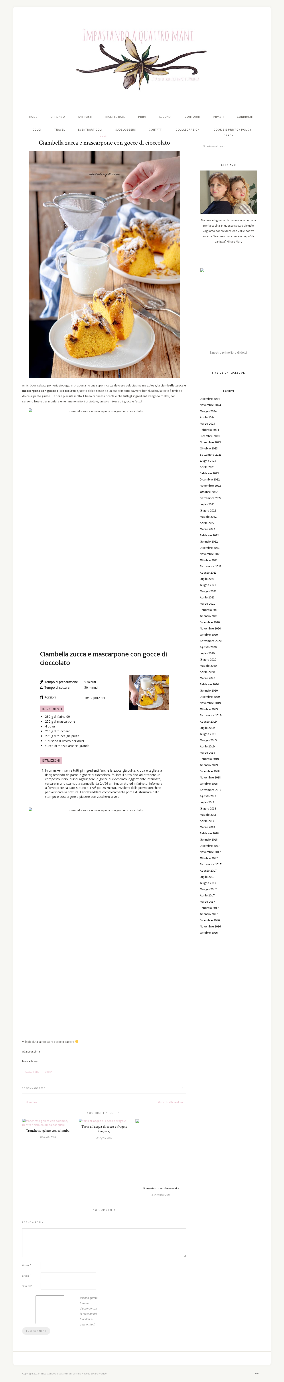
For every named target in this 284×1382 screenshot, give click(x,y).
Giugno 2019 (208, 734)
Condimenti (246, 117)
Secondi (165, 117)
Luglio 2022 (207, 504)
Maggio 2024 (208, 411)
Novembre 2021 (210, 554)
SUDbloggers (125, 129)
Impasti (218, 117)
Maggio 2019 (208, 740)
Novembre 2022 (210, 486)
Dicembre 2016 (210, 920)
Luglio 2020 (207, 653)
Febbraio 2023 (209, 473)
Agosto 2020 (208, 647)
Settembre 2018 (210, 790)
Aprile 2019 (207, 746)
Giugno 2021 (208, 585)
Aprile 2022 (207, 523)
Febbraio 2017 (209, 908)
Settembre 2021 (210, 566)
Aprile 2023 (207, 467)
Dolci (37, 129)
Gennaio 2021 (209, 616)
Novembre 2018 (210, 777)
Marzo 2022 (207, 529)
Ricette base (115, 117)
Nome (26, 1265)
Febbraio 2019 (209, 759)
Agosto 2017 (208, 870)
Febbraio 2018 (209, 833)
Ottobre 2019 (209, 709)
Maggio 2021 (208, 591)
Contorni (192, 117)
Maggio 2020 (208, 666)
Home (33, 117)
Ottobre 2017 (209, 858)
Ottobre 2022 (209, 492)
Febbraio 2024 (209, 430)
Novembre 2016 (210, 926)
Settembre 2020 (210, 641)
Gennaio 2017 (209, 914)
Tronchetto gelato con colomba (47, 1130)
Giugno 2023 (208, 461)
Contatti (156, 129)
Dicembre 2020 (210, 622)
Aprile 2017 (207, 895)
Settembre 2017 (210, 864)
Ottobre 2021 (209, 560)
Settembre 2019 (210, 715)
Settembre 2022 (210, 498)
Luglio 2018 (207, 802)
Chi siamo (58, 117)
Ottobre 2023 (209, 448)
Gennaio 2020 (209, 690)
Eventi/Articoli (90, 129)
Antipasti (85, 117)
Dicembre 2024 (210, 399)
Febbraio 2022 (209, 535)
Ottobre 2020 (209, 635)
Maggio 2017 (208, 889)
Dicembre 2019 (210, 697)
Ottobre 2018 (209, 784)
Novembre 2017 (210, 852)
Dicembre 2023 (210, 436)
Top (257, 1373)
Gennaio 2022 (209, 541)
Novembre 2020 (210, 628)
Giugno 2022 (208, 510)
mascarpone (31, 1071)
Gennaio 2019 (209, 765)
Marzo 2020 (207, 678)
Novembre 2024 (210, 405)
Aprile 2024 (207, 417)
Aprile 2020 (207, 672)
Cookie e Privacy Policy (233, 129)
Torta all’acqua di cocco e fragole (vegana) (104, 1129)
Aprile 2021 (207, 597)
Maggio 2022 (208, 517)
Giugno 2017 (208, 883)
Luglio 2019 (207, 728)
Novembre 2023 (210, 442)
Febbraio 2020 (209, 684)
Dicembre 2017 (210, 846)
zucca (48, 1071)
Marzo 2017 (207, 902)
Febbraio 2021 (209, 610)
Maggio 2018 (208, 815)
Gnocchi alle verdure (170, 1102)
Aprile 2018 (207, 821)
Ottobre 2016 (209, 933)
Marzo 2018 (207, 827)
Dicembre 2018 (210, 771)
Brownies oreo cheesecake (161, 1188)
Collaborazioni (188, 129)
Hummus (31, 1102)
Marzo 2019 (207, 753)
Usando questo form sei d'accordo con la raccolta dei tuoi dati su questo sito (89, 1311)
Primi (142, 117)
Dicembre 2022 (210, 479)
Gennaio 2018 (209, 839)
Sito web (27, 1286)
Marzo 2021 (207, 604)
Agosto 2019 (208, 721)
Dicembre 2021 (210, 548)
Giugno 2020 (208, 659)
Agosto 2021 (208, 572)
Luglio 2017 (207, 877)
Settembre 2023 (210, 455)
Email (26, 1276)
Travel (59, 129)
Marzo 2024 (207, 423)
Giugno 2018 (208, 808)
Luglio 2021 (207, 579)
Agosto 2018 (208, 796)
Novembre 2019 (210, 703)
